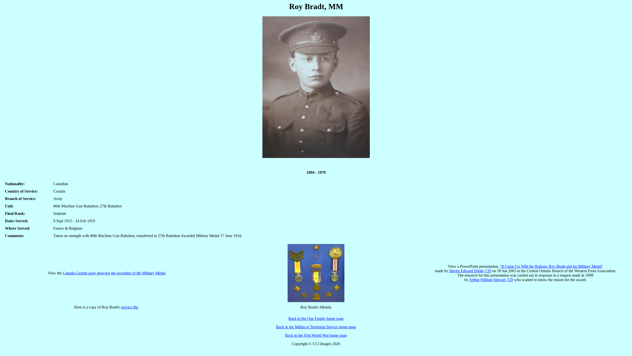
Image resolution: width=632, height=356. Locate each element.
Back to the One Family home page (316, 318)
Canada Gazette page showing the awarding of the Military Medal (114, 273)
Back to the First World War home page (316, 335)
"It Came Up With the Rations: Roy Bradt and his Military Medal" (551, 266)
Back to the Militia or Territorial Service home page (316, 327)
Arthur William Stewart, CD (491, 280)
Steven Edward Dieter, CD (470, 271)
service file (129, 307)
